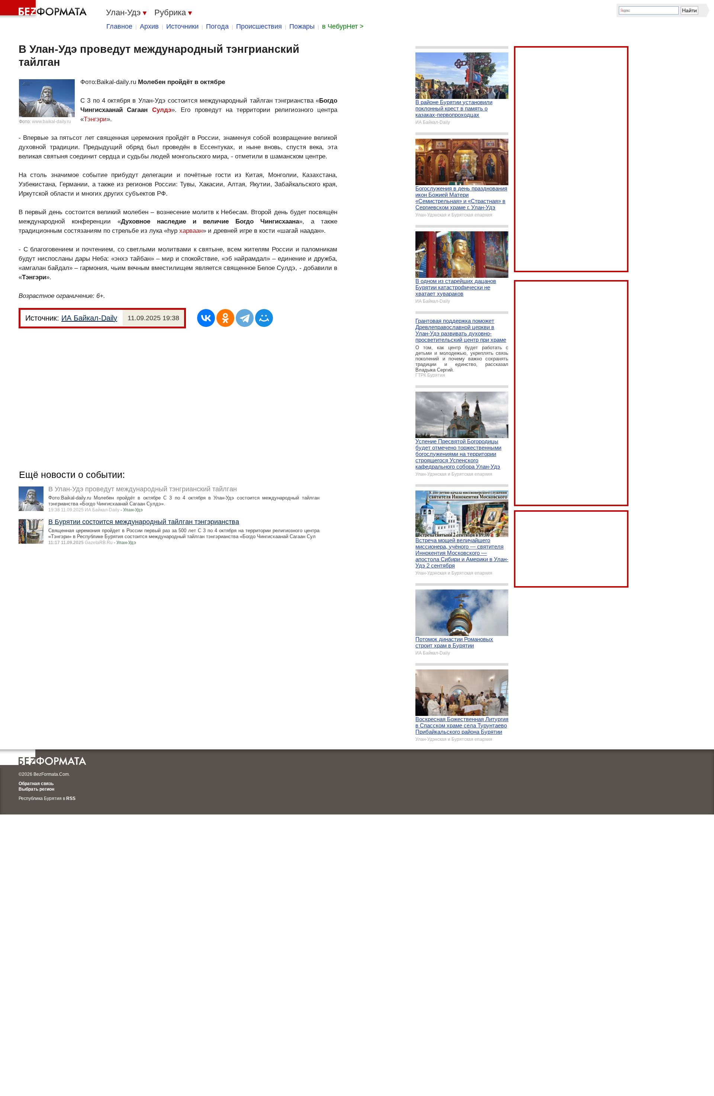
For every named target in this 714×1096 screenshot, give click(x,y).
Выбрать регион (36, 789)
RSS (70, 798)
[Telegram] (245, 318)
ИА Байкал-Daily (89, 318)
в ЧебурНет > (343, 26)
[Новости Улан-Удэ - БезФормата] (44, 9)
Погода (217, 26)
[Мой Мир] (264, 318)
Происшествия (259, 26)
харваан (191, 230)
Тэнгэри (95, 119)
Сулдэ (161, 109)
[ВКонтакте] (206, 318)
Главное (119, 26)
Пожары (302, 26)
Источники (182, 26)
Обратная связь (36, 783)
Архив (149, 26)
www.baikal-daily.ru (51, 121)
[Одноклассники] (225, 318)
